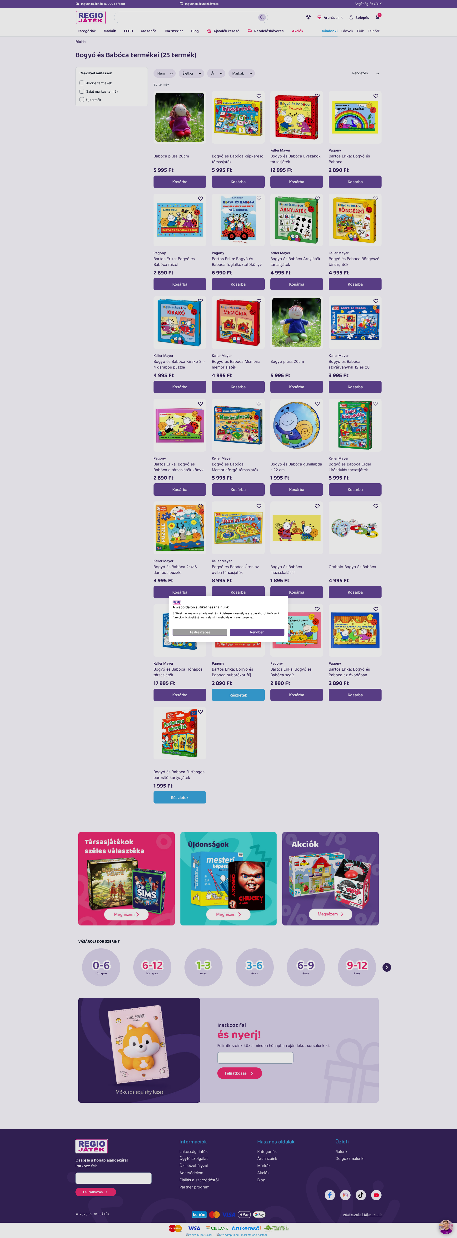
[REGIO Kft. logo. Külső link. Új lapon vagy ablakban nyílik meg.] (177, 602)
